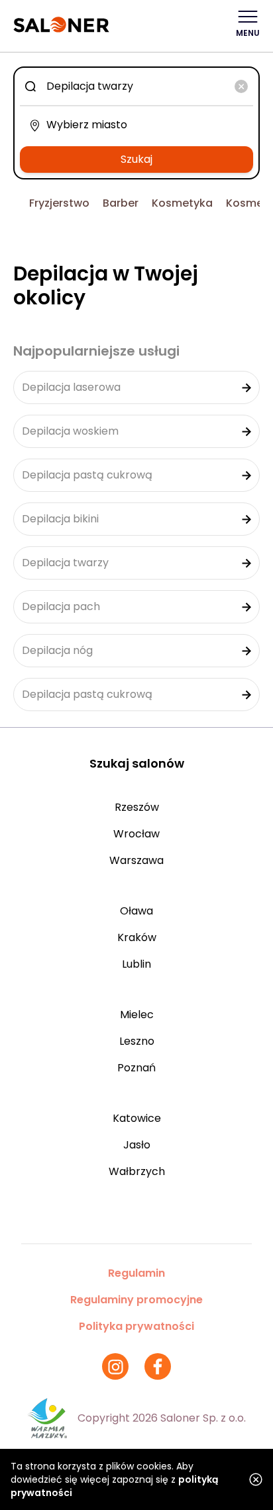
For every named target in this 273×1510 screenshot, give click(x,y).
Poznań (136, 1067)
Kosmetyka (182, 203)
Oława (136, 910)
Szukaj (136, 159)
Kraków (136, 937)
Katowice (137, 1118)
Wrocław (136, 833)
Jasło (136, 1144)
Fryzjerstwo (59, 203)
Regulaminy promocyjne (136, 1299)
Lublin (136, 964)
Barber (120, 203)
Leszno (136, 1041)
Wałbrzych (137, 1171)
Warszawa (136, 860)
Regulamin (136, 1273)
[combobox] (136, 86)
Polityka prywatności (136, 1326)
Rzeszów (137, 807)
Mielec (137, 1014)
